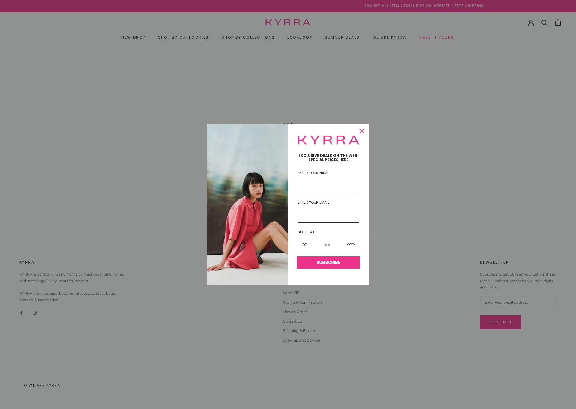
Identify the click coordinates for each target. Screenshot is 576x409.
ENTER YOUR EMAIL (313, 202)
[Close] (362, 131)
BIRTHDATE (307, 231)
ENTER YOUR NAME (313, 172)
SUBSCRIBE (328, 262)
